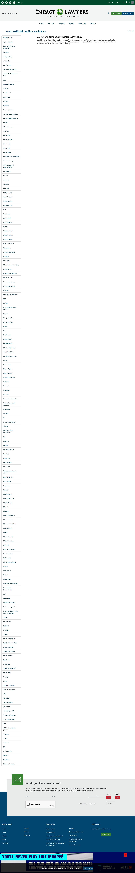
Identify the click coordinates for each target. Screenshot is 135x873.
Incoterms (6, 386)
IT (4, 418)
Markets (5, 507)
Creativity (6, 184)
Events (5, 326)
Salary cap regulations (10, 607)
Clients (5, 122)
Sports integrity (8, 655)
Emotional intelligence (10, 273)
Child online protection (10, 114)
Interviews (6, 409)
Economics (6, 260)
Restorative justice (9, 602)
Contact (26, 828)
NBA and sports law (9, 549)
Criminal (6, 188)
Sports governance (9, 651)
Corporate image (8, 161)
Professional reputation (10, 583)
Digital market (7, 239)
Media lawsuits (8, 520)
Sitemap (26, 832)
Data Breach (7, 218)
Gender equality (8, 343)
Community (7, 144)
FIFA (4, 331)
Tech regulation (8, 702)
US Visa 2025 (7, 751)
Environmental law (9, 286)
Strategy (5, 677)
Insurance (6, 394)
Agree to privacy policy (88, 804)
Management (7, 494)
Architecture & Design (53, 839)
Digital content (8, 231)
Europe (5, 314)
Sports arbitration (8, 647)
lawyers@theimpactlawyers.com (101, 829)
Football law (7, 335)
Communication (8, 139)
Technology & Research (76, 832)
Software (6, 630)
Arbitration (6, 61)
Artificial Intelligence (9, 69)
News (41, 23)
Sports (5, 634)
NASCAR (6, 545)
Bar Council (7, 93)
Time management (9, 719)
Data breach (7, 214)
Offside (93, 23)
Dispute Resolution (9, 252)
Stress (5, 681)
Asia (4, 80)
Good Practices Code (9, 356)
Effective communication (11, 265)
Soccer (5, 617)
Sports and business (9, 638)
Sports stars (7, 672)
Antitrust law (7, 57)
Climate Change (8, 127)
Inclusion (6, 382)
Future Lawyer (7, 339)
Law (4, 437)
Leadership (6, 458)
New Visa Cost (7, 554)
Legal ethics (6, 466)
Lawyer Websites (8, 449)
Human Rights (7, 369)
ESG (4, 299)
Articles (51, 23)
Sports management (9, 668)
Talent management (9, 689)
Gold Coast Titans (8, 352)
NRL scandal (7, 558)
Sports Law (6, 660)
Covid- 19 (6, 180)
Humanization (7, 373)
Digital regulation (8, 243)
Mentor (5, 532)
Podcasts (82, 23)
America (6, 52)
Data (4, 209)
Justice (5, 426)
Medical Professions (9, 524)
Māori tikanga (7, 503)
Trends (5, 738)
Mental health (7, 528)
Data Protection (8, 222)
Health (5, 360)
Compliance (7, 152)
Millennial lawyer (8, 541)
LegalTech (6, 490)
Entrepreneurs (7, 277)
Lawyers (5, 454)
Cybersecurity (7, 201)
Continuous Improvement (11, 156)
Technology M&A (8, 711)
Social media (7, 621)
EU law (5, 303)
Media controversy (9, 515)
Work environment (9, 764)
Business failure (8, 110)
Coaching (6, 131)
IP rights (5, 413)
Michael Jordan (8, 537)
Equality (5, 290)
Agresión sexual (8, 42)
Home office (7, 365)
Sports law (6, 664)
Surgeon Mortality (9, 685)
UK (4, 747)
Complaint (6, 148)
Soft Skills (6, 626)
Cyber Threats (7, 197)
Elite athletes (7, 269)
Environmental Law (9, 282)
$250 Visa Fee (7, 37)
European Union (8, 318)
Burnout (5, 101)
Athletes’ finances (8, 84)
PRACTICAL (7, 571)
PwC (4, 594)
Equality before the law (10, 294)
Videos (71, 23)
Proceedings (7, 579)
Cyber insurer (7, 192)
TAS (4, 694)
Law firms (6, 441)
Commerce (6, 135)
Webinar (6, 755)
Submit (110, 804)
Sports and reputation (10, 643)
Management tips (8, 498)
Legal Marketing (8, 477)
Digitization (7, 248)
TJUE (4, 723)
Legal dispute (7, 462)
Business (6, 105)
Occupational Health (9, 562)
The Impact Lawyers (9, 715)
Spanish (117, 794)
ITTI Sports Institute (9, 422)
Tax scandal (6, 698)
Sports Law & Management (54, 836)
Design (5, 226)
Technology (6, 706)
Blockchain (6, 97)
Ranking (61, 23)
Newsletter (127, 13)
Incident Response (9, 377)
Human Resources (74, 845)
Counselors (6, 171)
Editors (3, 839)
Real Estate (6, 598)
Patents (5, 566)
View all (131, 31)
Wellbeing (6, 760)
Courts (5, 175)
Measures (6, 511)
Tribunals (6, 743)
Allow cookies (88, 868)
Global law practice (9, 348)
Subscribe (116, 13)
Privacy (5, 575)
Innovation (6, 390)
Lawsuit (5, 445)
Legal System (7, 481)
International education (10, 399)
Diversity (6, 256)
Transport (6, 734)
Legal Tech (6, 486)
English (108, 794)
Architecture (7, 65)
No (109, 797)
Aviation (5, 88)
